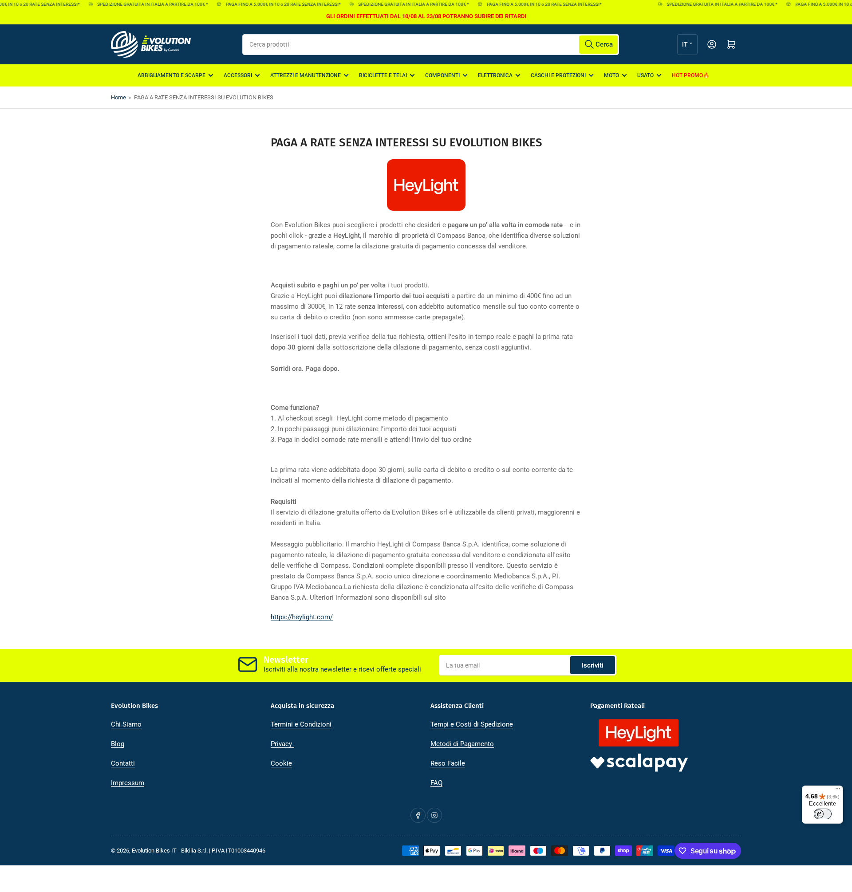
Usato (645, 75)
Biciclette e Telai (383, 75)
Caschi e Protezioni (558, 75)
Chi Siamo (126, 724)
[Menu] (837, 791)
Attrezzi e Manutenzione (305, 75)
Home (118, 97)
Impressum (127, 783)
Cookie (281, 763)
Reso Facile (447, 763)
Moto (611, 75)
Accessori (238, 75)
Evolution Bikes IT (154, 850)
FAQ (436, 783)
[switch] (823, 814)
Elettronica (495, 75)
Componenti (442, 75)
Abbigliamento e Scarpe (171, 75)
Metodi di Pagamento (462, 744)
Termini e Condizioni (301, 724)
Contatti (123, 763)
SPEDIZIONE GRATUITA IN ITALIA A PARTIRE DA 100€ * (145, 4)
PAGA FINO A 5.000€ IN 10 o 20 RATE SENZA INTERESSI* (275, 4)
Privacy (282, 744)
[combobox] (430, 44)
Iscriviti (593, 665)
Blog (117, 744)
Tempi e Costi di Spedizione (471, 724)
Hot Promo (687, 75)
